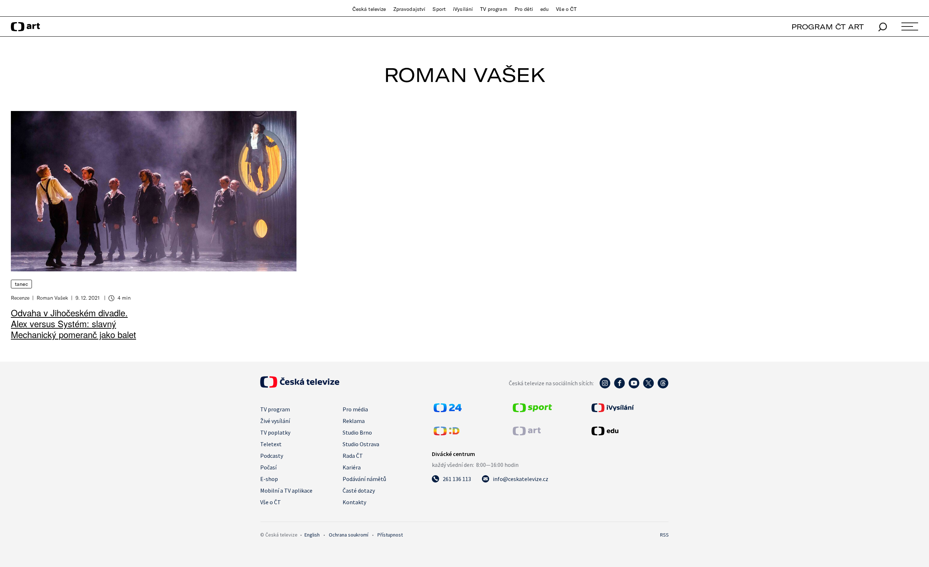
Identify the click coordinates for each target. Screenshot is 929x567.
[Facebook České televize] (619, 386)
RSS (664, 534)
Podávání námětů (364, 478)
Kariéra (352, 467)
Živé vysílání (275, 420)
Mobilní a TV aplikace (286, 490)
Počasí (268, 467)
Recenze (20, 298)
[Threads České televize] (663, 386)
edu (544, 9)
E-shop (269, 478)
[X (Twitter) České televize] (648, 386)
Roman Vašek (52, 298)
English (312, 534)
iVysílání (463, 9)
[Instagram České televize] (605, 386)
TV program (493, 9)
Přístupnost (390, 534)
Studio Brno (357, 432)
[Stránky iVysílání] (629, 407)
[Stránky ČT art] (527, 433)
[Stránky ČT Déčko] (446, 433)
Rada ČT (353, 455)
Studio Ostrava (361, 444)
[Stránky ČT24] (448, 410)
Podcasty (271, 455)
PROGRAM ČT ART (827, 26)
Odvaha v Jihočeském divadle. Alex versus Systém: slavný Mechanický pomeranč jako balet (73, 323)
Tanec (21, 284)
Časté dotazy (359, 490)
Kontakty (354, 502)
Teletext (271, 444)
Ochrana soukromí (348, 534)
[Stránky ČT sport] (532, 410)
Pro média (355, 409)
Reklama (354, 420)
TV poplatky (275, 432)
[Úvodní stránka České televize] (299, 385)
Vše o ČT (566, 9)
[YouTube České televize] (634, 386)
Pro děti (524, 9)
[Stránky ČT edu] (629, 431)
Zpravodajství (409, 9)
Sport (439, 9)
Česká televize (369, 9)
